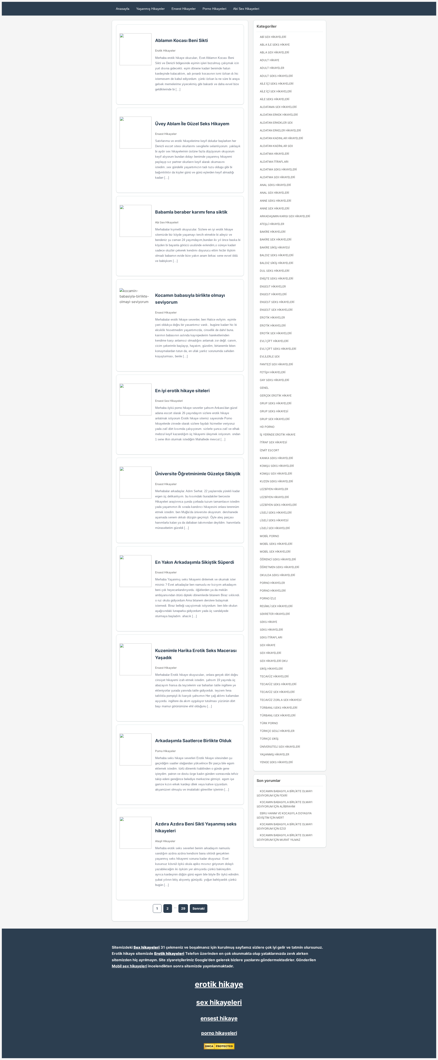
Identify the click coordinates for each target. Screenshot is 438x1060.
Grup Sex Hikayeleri (274, 419)
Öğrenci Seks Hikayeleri (278, 559)
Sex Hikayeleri (270, 653)
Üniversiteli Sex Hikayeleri (280, 746)
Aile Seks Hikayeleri (274, 99)
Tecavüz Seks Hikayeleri (278, 684)
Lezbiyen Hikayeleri (274, 497)
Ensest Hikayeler (184, 8)
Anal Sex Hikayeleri (274, 192)
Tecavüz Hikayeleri (274, 676)
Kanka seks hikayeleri (276, 458)
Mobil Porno (269, 536)
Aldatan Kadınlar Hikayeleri (281, 138)
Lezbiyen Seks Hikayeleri (278, 505)
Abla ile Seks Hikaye (275, 44)
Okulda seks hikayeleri (277, 575)
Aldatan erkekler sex (276, 122)
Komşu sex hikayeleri (276, 473)
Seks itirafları (271, 637)
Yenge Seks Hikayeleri (276, 762)
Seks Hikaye (268, 622)
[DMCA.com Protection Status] (219, 1048)
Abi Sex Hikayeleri (246, 8)
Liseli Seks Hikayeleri (276, 512)
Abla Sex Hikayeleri (274, 52)
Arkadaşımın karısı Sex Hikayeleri (285, 216)
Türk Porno (269, 723)
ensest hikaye (219, 1018)
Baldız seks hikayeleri (276, 255)
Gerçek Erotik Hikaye (276, 395)
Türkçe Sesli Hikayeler (277, 731)
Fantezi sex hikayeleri (276, 364)
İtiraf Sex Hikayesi (273, 442)
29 (183, 908)
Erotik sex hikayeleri (276, 333)
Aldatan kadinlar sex (276, 146)
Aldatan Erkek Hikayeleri (279, 114)
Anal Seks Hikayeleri (275, 185)
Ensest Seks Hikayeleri (277, 302)
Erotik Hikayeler (165, 50)
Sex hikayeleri (146, 947)
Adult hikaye (269, 60)
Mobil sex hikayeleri (129, 966)
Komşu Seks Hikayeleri (277, 465)
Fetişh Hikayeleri (272, 372)
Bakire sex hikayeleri (275, 239)
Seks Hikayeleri (271, 629)
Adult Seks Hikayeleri (276, 76)
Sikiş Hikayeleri (271, 668)
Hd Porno (267, 426)
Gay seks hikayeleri (274, 380)
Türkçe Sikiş (269, 738)
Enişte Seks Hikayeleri (276, 278)
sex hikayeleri (219, 1002)
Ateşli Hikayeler (165, 841)
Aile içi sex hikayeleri (276, 91)
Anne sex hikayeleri (274, 208)
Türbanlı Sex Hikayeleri (277, 715)
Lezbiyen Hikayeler (274, 489)
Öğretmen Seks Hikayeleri (279, 567)
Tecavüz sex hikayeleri (277, 692)
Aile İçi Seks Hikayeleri (276, 83)
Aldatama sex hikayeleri (278, 107)
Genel (264, 387)
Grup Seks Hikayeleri (275, 403)
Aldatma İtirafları (274, 161)
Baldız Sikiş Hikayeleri (276, 263)
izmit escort (269, 450)
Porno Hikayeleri (214, 8)
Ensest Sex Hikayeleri (169, 400)
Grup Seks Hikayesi (274, 411)
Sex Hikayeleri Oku (274, 661)
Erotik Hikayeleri (273, 325)
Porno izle (268, 598)
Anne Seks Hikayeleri (275, 200)
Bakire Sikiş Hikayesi (275, 247)
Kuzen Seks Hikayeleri (276, 481)
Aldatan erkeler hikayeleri (280, 130)
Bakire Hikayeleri (272, 231)
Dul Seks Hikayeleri (274, 270)
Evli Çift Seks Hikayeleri (278, 348)
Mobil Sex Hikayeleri (275, 551)
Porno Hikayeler (165, 751)
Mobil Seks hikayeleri (276, 544)
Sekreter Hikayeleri (275, 614)
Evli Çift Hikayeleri (274, 341)
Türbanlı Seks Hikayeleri (278, 707)
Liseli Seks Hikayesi (274, 520)
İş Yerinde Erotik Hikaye (277, 434)
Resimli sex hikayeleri (276, 606)
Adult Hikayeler (272, 68)
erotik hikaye (219, 984)
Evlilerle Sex (270, 356)
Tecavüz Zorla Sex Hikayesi (280, 700)
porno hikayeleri (219, 1033)
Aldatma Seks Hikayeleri (278, 169)
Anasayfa (122, 8)
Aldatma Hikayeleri (274, 153)
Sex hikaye (267, 645)
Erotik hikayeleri (169, 953)
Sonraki (199, 908)
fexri (283, 795)
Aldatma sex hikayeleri (277, 177)
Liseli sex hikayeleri (275, 528)
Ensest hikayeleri (273, 294)
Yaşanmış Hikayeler (150, 8)
